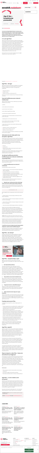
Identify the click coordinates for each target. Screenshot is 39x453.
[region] (19, 449)
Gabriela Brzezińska (7, 28)
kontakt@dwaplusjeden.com (17, 395)
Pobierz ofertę (5, 444)
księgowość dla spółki (15, 439)
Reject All (29, 449)
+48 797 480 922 (34, 442)
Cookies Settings (29, 447)
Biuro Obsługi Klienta (34, 439)
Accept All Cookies (29, 451)
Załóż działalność (25, 3)
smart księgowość (15, 443)
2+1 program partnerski (26, 439)
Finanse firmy (6, 406)
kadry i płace (14, 442)
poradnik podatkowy (18, 3)
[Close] (38, 449)
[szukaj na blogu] (35, 7)
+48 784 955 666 (7, 395)
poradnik (11, 7)
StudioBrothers (5, 443)
